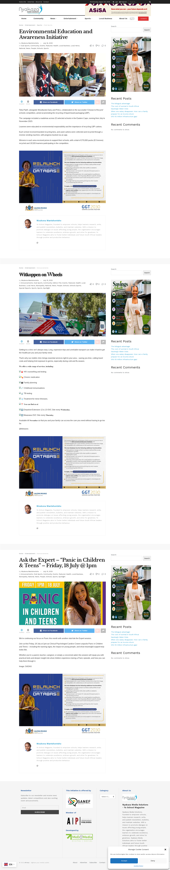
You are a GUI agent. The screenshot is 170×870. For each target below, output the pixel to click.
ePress (27, 862)
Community (38, 18)
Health (55, 46)
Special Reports (25, 288)
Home (23, 18)
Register (124, 2)
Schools (40, 48)
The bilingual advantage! (120, 103)
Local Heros (75, 46)
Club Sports (48, 25)
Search (113, 26)
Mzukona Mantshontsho (30, 43)
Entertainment (70, 18)
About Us (39, 2)
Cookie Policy (138, 866)
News (52, 18)
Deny (153, 861)
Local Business (105, 18)
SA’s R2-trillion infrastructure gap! (124, 116)
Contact (46, 2)
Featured (49, 46)
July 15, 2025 (48, 280)
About (75, 862)
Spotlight (46, 288)
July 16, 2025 (48, 43)
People (33, 48)
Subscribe (22, 2)
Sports (88, 18)
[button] (165, 849)
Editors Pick (57, 283)
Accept (124, 861)
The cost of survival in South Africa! (125, 106)
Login (116, 2)
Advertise (31, 2)
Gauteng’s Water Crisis (119, 109)
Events (42, 46)
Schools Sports (75, 285)
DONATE (143, 18)
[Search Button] (149, 2)
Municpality (40, 285)
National (22, 48)
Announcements (42, 268)
